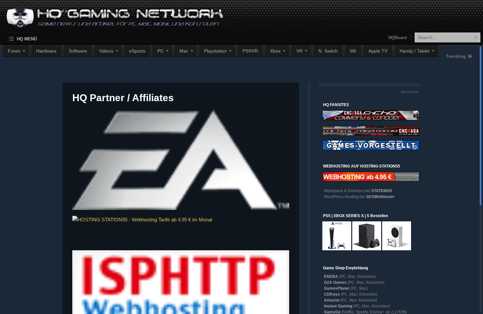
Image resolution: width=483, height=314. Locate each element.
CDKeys (332, 294)
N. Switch (328, 51)
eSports (137, 51)
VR (299, 51)
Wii (353, 51)
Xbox (275, 51)
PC (160, 51)
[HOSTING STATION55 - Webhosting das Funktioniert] (180, 229)
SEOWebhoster (380, 196)
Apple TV (377, 51)
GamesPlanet (336, 288)
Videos (106, 51)
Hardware (46, 51)
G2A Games (335, 282)
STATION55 (381, 191)
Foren (14, 51)
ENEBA (331, 276)
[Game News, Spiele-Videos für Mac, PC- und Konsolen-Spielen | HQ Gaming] (109, 20)
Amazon (331, 300)
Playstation (215, 51)
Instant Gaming (338, 306)
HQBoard (397, 37)
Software (78, 51)
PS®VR (250, 51)
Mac (183, 51)
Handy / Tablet (414, 51)
